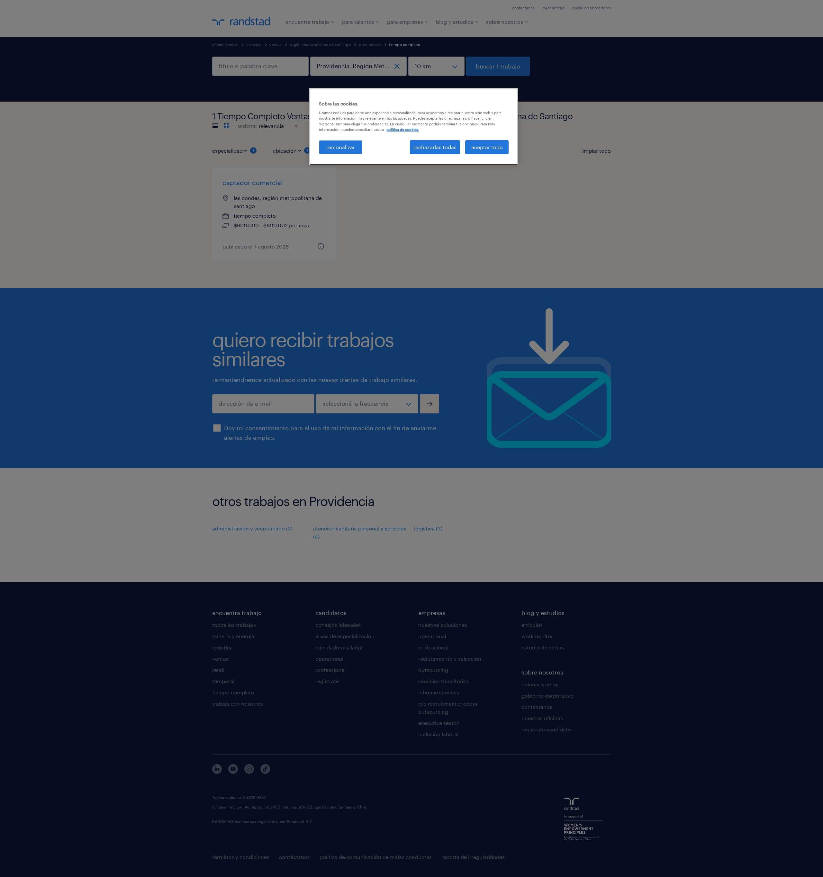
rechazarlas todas (435, 147)
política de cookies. (402, 129)
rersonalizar (340, 147)
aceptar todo (487, 147)
